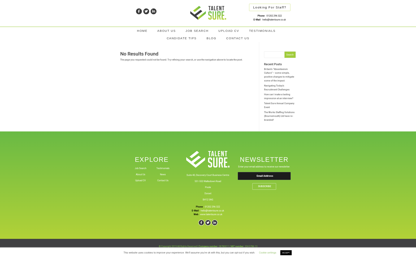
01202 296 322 (274, 15)
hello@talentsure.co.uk (274, 19)
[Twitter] (146, 11)
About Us (140, 174)
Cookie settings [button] (267, 252)
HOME (142, 30)
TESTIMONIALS (262, 30)
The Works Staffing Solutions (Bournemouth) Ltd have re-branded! (279, 116)
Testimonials (162, 168)
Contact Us (163, 180)
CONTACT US (237, 38)
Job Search (140, 168)
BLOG (211, 38)
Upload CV (140, 180)
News (163, 174)
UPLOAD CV (228, 30)
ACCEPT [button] (286, 253)
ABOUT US (166, 30)
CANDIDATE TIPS (182, 38)
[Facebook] (139, 11)
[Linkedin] (153, 11)
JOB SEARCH (197, 30)
